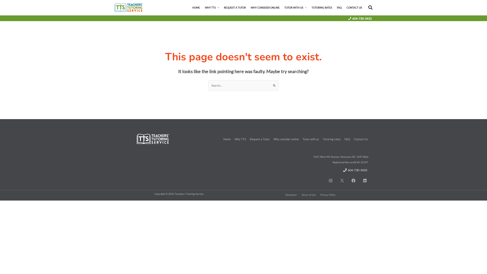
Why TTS (240, 139)
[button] (370, 8)
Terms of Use (309, 194)
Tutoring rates (332, 139)
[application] (217, 7)
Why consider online (286, 139)
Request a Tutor (260, 139)
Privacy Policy (328, 194)
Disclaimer (291, 194)
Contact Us (361, 139)
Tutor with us (311, 139)
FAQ (347, 139)
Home (227, 139)
